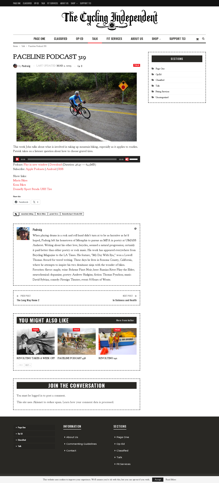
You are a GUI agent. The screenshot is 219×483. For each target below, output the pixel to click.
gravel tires (54, 214)
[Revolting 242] (118, 341)
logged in (37, 395)
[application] (76, 159)
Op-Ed (36, 3)
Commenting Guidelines (81, 443)
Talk (43, 3)
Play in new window (36, 164)
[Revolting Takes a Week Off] (36, 341)
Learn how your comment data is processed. (88, 402)
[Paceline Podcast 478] (77, 341)
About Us (64, 3)
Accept (158, 479)
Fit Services (52, 3)
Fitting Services (162, 91)
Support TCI (85, 3)
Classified (27, 3)
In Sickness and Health (125, 300)
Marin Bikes (20, 180)
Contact (71, 450)
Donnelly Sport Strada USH (72, 214)
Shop (73, 3)
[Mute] (127, 159)
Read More (171, 480)
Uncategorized (162, 97)
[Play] (17, 159)
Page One (17, 3)
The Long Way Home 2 (28, 300)
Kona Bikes (19, 185)
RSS (60, 169)
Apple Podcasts (35, 169)
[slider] (134, 159)
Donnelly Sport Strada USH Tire (32, 189)
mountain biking (27, 214)
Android (51, 169)
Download (56, 164)
